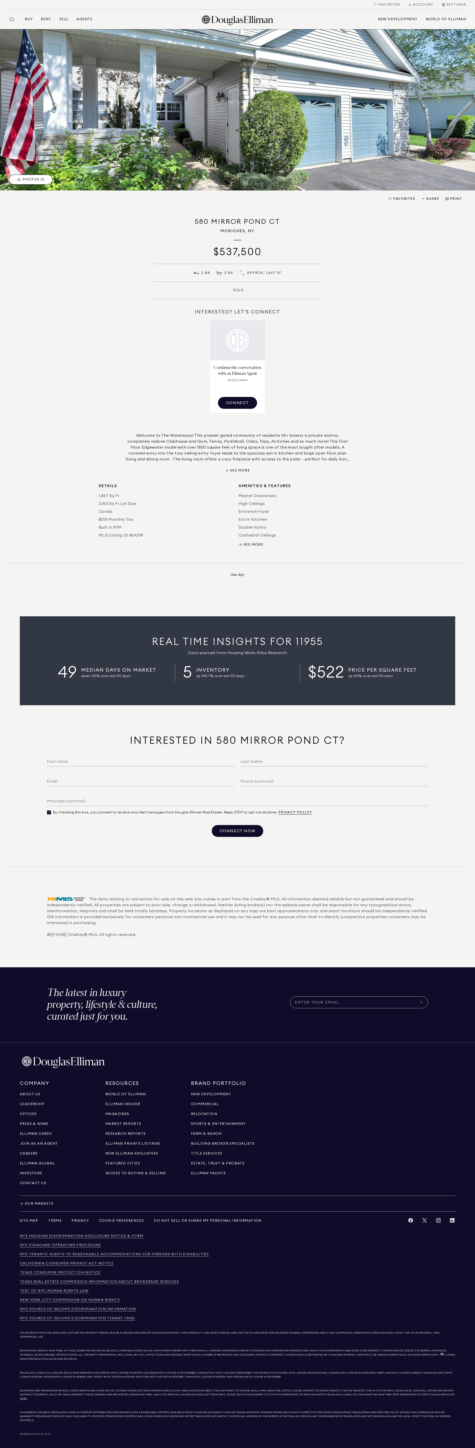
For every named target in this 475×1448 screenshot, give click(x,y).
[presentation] (237, 109)
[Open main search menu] (14, 19)
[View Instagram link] (438, 1222)
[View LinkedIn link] (452, 1222)
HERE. (23, 1398)
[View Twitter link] (425, 1222)
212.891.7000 (84, 1350)
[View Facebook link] (411, 1222)
